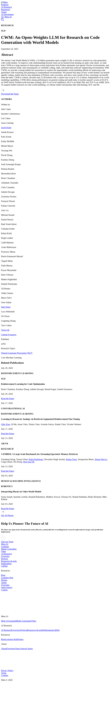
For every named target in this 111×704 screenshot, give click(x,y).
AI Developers (7, 14)
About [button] (3, 12)
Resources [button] (5, 9)
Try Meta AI (6, 17)
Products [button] (5, 5)
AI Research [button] (6, 7)
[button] (4, 2)
